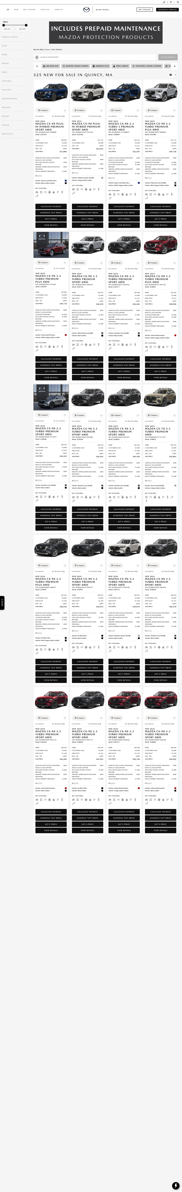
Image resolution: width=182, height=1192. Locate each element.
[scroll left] (37, 66)
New (16, 9)
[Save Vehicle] (65, 111)
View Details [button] (51, 225)
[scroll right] (174, 66)
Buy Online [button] (145, 10)
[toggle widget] (176, 1186)
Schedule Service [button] (167, 10)
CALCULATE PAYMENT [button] (51, 206)
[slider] (3, 25)
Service (59, 9)
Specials (45, 9)
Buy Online (30, 9)
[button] (178, 2)
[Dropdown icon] (164, 2)
